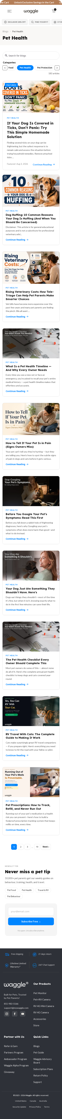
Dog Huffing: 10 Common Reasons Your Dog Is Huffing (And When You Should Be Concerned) (31, 218)
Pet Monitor (40, 993)
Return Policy (40, 1075)
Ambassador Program (15, 1059)
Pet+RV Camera (41, 999)
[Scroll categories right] (57, 67)
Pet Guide (38, 1052)
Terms (47, 1107)
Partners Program (13, 1052)
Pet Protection (44, 67)
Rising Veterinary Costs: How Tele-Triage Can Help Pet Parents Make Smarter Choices (30, 295)
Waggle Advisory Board (42, 1061)
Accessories (39, 1018)
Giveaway (9, 1071)
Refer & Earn (10, 1046)
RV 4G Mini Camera (43, 1006)
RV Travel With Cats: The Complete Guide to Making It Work (30, 735)
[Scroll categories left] (5, 67)
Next (45, 846)
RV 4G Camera (41, 1012)
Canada (33, 1101)
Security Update (19, 1107)
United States (21, 1101)
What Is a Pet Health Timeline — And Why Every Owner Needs (28, 368)
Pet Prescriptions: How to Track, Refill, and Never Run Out (28, 806)
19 (37, 846)
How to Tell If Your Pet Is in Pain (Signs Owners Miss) (28, 444)
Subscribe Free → (31, 921)
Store (36, 1025)
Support (37, 1082)
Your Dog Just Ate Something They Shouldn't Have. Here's (30, 590)
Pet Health (25, 67)
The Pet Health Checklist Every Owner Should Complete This (27, 661)
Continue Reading (15, 239)
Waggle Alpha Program (16, 1065)
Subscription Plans (43, 1069)
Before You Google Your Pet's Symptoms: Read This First (26, 515)
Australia (43, 1101)
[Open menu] (9, 11)
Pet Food (8, 67)
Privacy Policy (35, 1107)
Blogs (5, 31)
